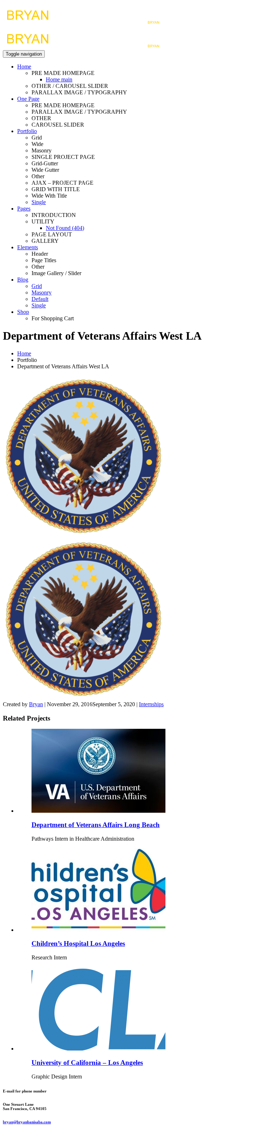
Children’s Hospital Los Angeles (78, 943)
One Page (28, 99)
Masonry (42, 292)
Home (24, 66)
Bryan (36, 704)
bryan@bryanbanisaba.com (27, 1122)
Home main (59, 79)
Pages (23, 209)
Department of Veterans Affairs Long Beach (96, 824)
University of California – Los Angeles (87, 1062)
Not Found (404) (65, 228)
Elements (27, 247)
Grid (37, 286)
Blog (22, 280)
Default (40, 299)
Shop (23, 312)
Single (39, 202)
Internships (151, 704)
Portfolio (27, 131)
